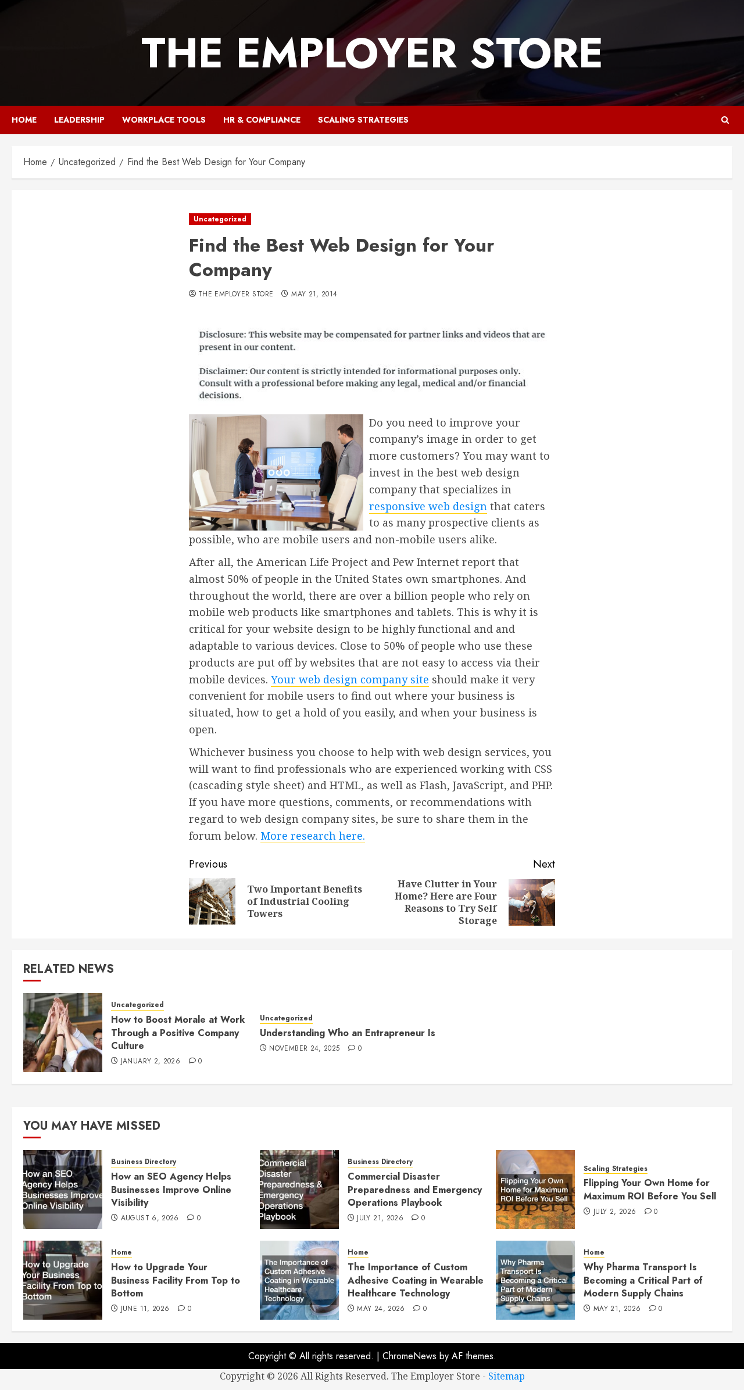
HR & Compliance (262, 120)
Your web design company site (350, 679)
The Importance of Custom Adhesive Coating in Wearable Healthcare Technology (416, 1280)
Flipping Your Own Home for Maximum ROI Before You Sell (650, 1189)
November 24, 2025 (304, 1049)
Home (24, 120)
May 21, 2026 (617, 1309)
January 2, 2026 (150, 1061)
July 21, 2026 (380, 1218)
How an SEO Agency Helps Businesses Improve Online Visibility (171, 1189)
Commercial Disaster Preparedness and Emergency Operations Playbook (415, 1189)
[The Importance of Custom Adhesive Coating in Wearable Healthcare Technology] (299, 1280)
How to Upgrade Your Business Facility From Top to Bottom (175, 1280)
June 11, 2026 (145, 1309)
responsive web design (428, 506)
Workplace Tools (164, 120)
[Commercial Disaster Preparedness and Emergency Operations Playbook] (299, 1189)
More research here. (312, 836)
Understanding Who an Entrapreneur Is (347, 1033)
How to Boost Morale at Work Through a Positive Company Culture (178, 1032)
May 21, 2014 (314, 294)
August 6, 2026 (150, 1218)
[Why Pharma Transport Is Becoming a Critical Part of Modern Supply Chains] (535, 1280)
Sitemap (506, 1376)
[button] (725, 120)
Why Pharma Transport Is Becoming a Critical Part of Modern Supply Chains (643, 1280)
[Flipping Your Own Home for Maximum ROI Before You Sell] (535, 1189)
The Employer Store (372, 53)
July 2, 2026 (614, 1212)
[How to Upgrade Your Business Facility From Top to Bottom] (62, 1280)
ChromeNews (409, 1356)
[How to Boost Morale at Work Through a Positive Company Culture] (62, 1032)
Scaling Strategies (363, 120)
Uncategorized (220, 219)
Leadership (79, 120)
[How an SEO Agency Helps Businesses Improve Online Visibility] (62, 1189)
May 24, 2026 (381, 1309)
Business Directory (143, 1162)
